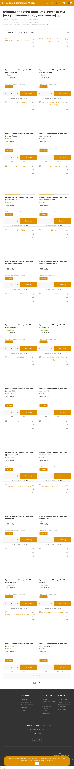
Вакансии (24, 707)
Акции (23, 713)
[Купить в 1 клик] (33, 42)
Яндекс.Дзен (39, 740)
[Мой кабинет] (56, 3)
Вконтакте (34, 740)
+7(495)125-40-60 (32, 725)
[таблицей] (68, 32)
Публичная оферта (46, 704)
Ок (37, 763)
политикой (49, 760)
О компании (25, 699)
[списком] (65, 32)
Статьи (60, 712)
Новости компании (27, 704)
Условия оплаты (63, 699)
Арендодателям (45, 716)
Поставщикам (45, 713)
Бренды (23, 710)
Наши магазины (26, 702)
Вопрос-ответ (62, 709)
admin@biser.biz (38, 729)
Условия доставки (64, 702)
